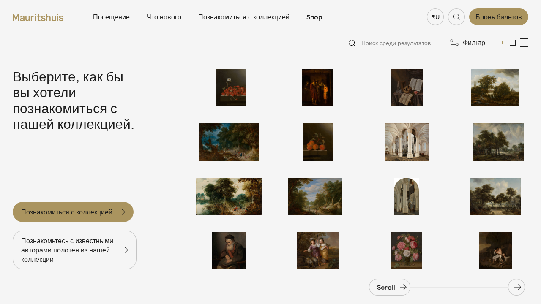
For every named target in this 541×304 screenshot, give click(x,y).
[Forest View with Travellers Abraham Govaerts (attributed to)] (229, 196)
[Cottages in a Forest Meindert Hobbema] (495, 196)
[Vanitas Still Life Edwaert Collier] (406, 87)
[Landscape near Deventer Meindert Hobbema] (495, 87)
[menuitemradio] (503, 42)
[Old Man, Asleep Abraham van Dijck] (229, 250)
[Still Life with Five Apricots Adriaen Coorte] (318, 142)
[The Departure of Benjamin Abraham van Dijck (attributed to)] (318, 87)
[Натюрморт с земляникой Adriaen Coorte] (229, 87)
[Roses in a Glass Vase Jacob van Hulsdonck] (406, 250)
